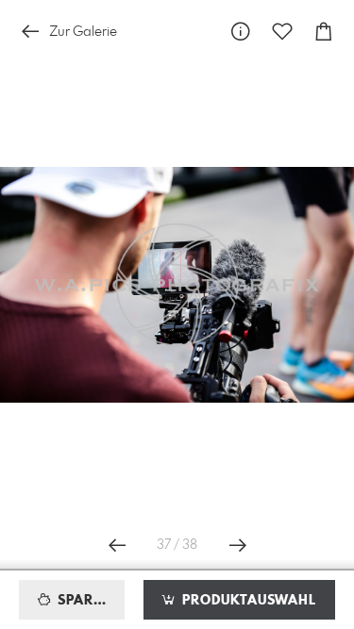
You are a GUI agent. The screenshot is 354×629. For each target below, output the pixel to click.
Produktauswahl (246, 600)
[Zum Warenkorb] (323, 31)
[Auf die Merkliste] (282, 31)
